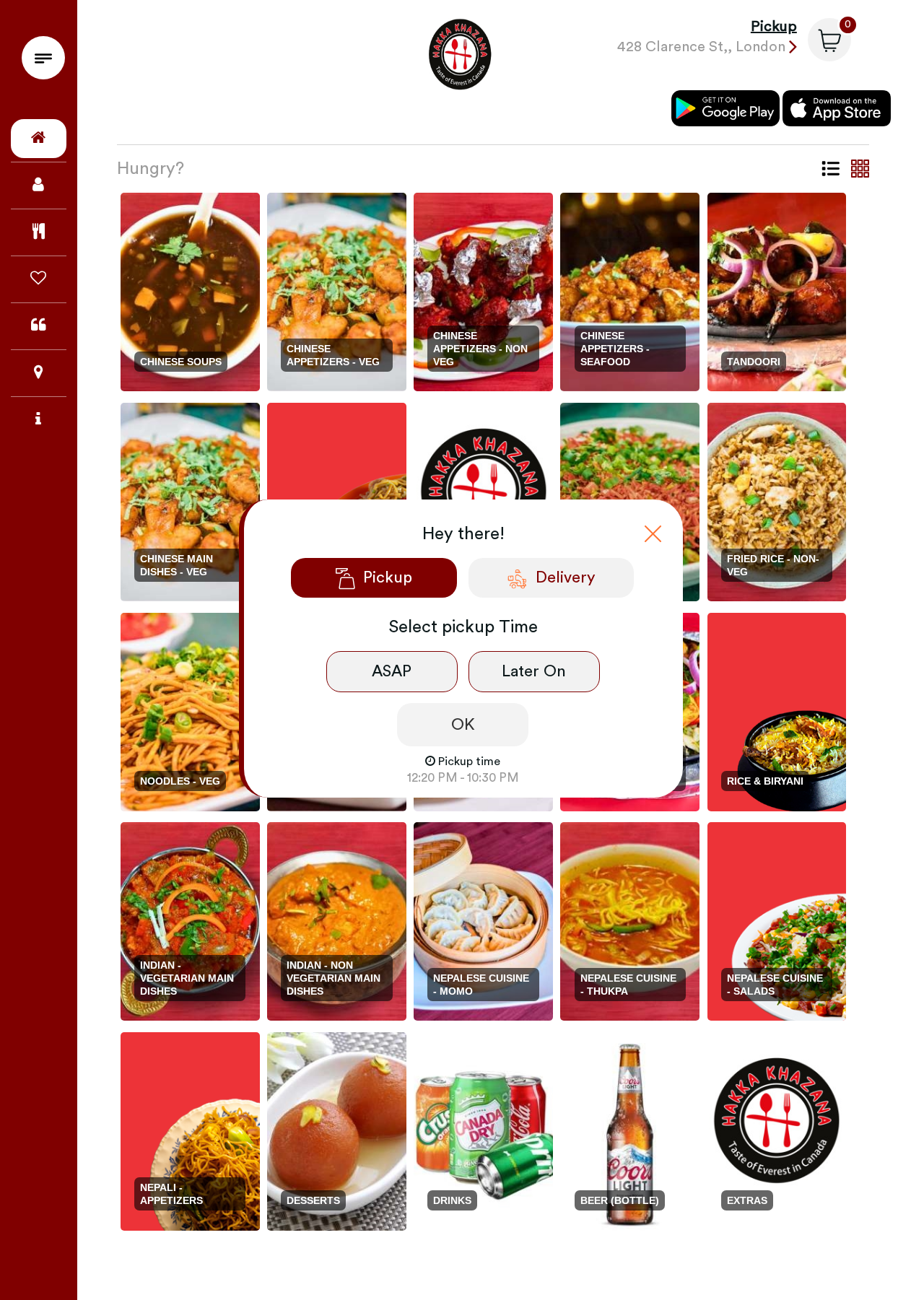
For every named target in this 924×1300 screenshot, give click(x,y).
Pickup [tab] (387, 577)
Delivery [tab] (566, 577)
